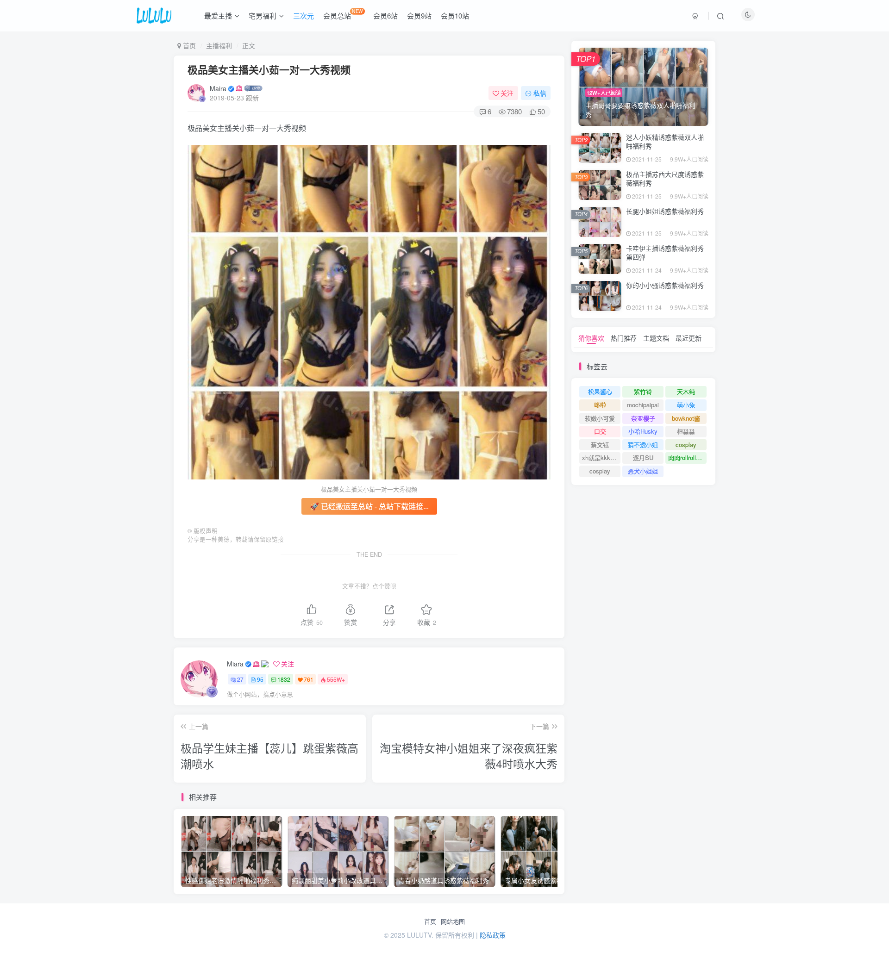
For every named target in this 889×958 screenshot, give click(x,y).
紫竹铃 (643, 391)
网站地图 (453, 921)
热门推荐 (624, 337)
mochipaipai (643, 404)
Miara (235, 663)
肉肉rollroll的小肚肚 (687, 457)
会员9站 (419, 15)
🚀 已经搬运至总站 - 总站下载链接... (369, 506)
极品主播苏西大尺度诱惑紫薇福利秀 (665, 178)
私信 (539, 93)
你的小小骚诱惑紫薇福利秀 (665, 285)
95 (260, 679)
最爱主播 (218, 15)
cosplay (686, 444)
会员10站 (455, 15)
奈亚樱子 (643, 418)
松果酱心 (600, 391)
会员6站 (385, 15)
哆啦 (600, 404)
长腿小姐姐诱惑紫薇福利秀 (665, 211)
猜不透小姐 (643, 444)
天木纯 (686, 391)
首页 (430, 921)
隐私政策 (493, 934)
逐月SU (643, 457)
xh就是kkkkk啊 (601, 457)
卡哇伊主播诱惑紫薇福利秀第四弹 (665, 252)
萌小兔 (686, 404)
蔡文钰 (600, 444)
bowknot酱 (686, 418)
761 (308, 679)
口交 (600, 431)
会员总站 (343, 13)
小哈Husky (642, 431)
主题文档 (656, 337)
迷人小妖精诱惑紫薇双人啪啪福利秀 (665, 141)
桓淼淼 (686, 431)
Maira (218, 88)
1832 (283, 679)
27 (240, 679)
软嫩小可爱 (600, 418)
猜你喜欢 (591, 337)
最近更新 (688, 337)
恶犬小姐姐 (643, 471)
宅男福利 (262, 15)
